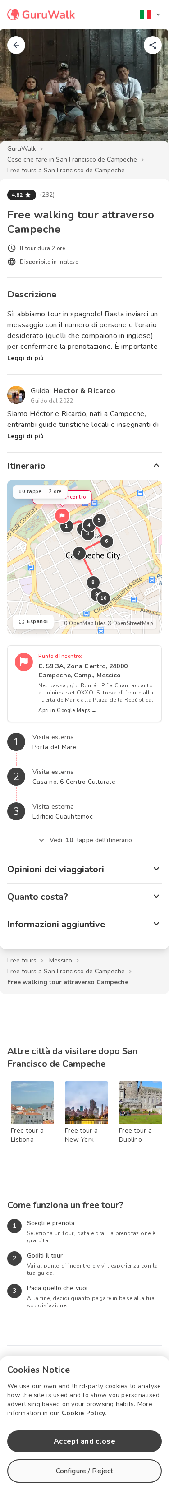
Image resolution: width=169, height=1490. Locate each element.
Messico (60, 960)
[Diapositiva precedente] (21, 92)
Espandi (37, 621)
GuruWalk (21, 148)
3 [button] (88, 533)
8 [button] (93, 582)
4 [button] (89, 525)
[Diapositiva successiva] (147, 92)
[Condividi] (153, 45)
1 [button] (67, 526)
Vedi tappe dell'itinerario (91, 840)
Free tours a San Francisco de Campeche (66, 170)
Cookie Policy (83, 1413)
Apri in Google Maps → (67, 710)
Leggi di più (25, 358)
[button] (62, 516)
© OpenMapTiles (84, 623)
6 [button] (107, 541)
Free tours (22, 960)
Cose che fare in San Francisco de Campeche (72, 159)
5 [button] (99, 520)
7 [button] (79, 553)
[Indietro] (16, 45)
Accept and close (84, 1441)
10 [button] (103, 598)
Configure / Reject (85, 1471)
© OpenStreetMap (130, 623)
